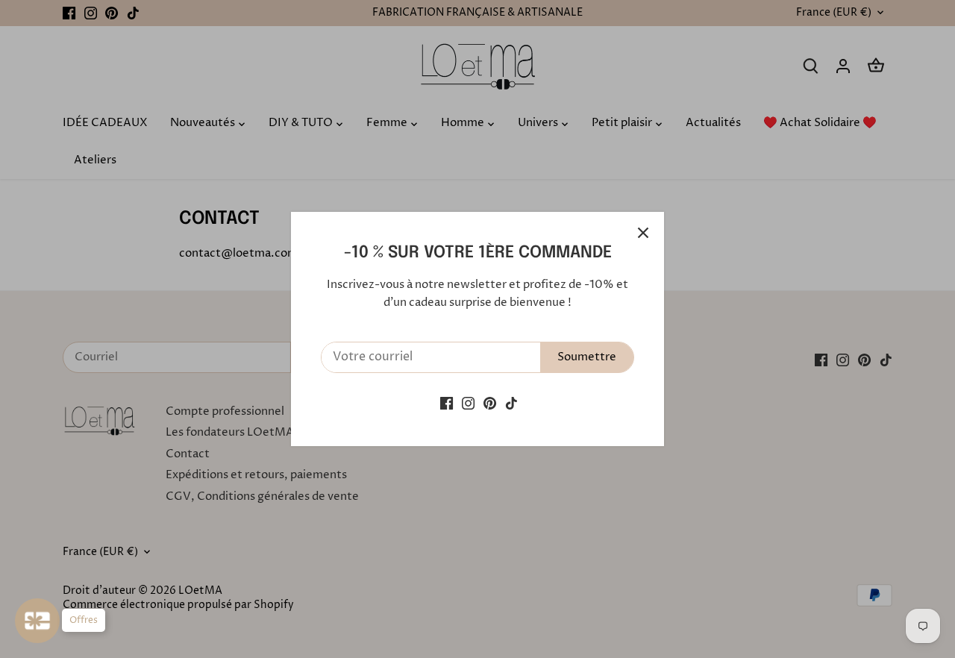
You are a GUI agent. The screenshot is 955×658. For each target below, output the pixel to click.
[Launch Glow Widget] (37, 620)
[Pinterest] (489, 403)
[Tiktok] (511, 403)
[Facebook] (446, 403)
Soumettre (586, 357)
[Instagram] (468, 403)
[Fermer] (643, 232)
